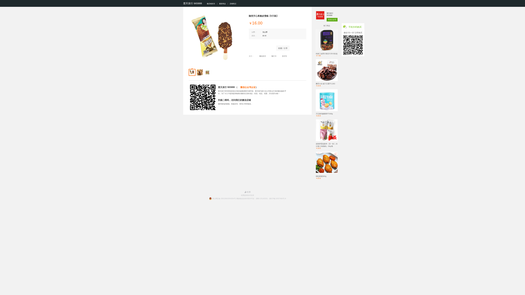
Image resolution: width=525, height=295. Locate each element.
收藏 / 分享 (283, 48)
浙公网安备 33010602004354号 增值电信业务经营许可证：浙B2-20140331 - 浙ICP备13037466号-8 (249, 199)
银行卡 (274, 56)
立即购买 (261, 47)
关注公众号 (332, 20)
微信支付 (262, 56)
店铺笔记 (233, 4)
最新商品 (222, 4)
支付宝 (284, 56)
